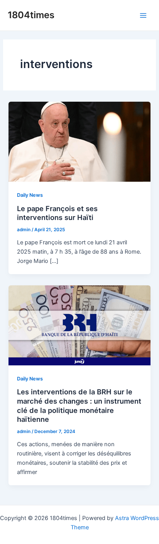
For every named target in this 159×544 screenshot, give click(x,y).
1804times (31, 14)
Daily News (30, 195)
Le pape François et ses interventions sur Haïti (57, 213)
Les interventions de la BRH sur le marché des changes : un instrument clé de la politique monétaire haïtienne (79, 405)
